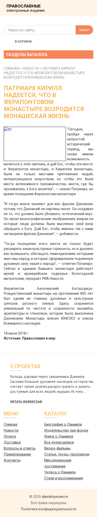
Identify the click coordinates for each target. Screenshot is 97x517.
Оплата (10, 436)
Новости (11, 430)
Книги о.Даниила (58, 436)
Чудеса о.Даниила (60, 472)
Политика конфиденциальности (48, 509)
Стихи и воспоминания (63, 478)
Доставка (12, 442)
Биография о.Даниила (63, 424)
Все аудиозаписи (59, 442)
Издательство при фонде (66, 430)
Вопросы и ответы (20, 448)
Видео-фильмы (57, 448)
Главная (10, 424)
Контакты (12, 460)
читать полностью (26, 401)
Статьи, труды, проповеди (66, 454)
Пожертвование (17, 454)
